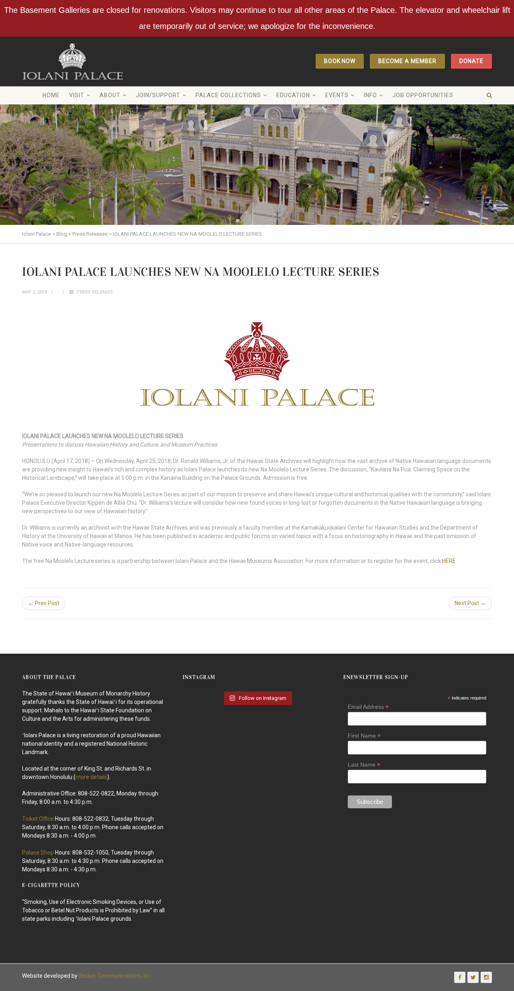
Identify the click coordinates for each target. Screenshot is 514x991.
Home (51, 95)
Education (293, 95)
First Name (364, 736)
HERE (449, 561)
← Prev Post (43, 603)
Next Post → (470, 603)
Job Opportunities (422, 95)
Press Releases (95, 292)
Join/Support (158, 95)
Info (370, 95)
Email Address (368, 707)
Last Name (364, 765)
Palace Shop (38, 852)
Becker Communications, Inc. (115, 976)
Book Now (340, 61)
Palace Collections (228, 95)
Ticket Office (38, 819)
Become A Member (407, 61)
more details (91, 777)
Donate (471, 61)
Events (337, 95)
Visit (76, 95)
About (110, 95)
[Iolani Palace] (72, 61)
